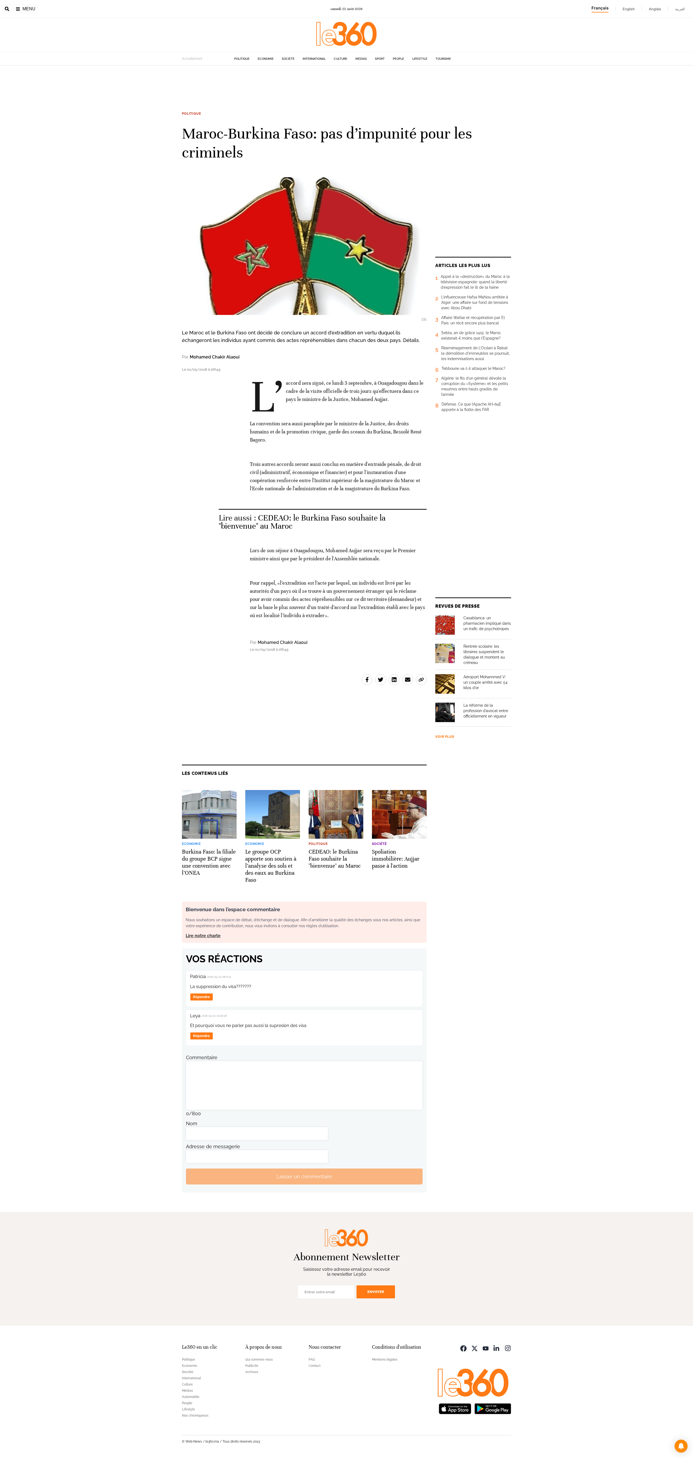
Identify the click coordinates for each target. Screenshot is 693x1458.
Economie (266, 59)
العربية (680, 9)
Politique (242, 59)
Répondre (201, 997)
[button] (681, 1446)
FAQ (312, 1359)
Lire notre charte (203, 935)
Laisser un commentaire (304, 1176)
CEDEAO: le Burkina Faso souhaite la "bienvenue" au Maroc (302, 522)
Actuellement (192, 59)
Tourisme (443, 59)
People (398, 59)
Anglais (655, 9)
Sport (380, 59)
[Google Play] (492, 1408)
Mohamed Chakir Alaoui (215, 357)
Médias (361, 59)
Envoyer (375, 1292)
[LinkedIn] (496, 1347)
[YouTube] (485, 1347)
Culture (340, 59)
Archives (251, 1372)
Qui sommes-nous (259, 1359)
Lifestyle (419, 59)
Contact (315, 1366)
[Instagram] (508, 1347)
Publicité (251, 1366)
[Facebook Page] (463, 1347)
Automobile (190, 1397)
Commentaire (201, 1057)
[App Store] (455, 1408)
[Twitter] (474, 1347)
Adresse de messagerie (213, 1146)
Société (288, 59)
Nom (191, 1123)
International (314, 59)
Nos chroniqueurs (195, 1415)
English (629, 9)
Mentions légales (384, 1359)
